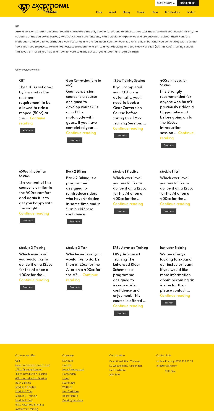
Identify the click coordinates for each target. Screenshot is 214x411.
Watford (67, 387)
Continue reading (32, 120)
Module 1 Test (23, 391)
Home (99, 11)
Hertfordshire (70, 391)
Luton (65, 378)
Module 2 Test (23, 400)
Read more (28, 130)
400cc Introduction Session (31, 374)
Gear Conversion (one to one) (32, 365)
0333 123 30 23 (184, 361)
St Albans (67, 360)
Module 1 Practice (25, 387)
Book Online (187, 3)
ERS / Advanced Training (29, 404)
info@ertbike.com (166, 365)
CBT (17, 360)
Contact (191, 11)
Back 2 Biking (23, 382)
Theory (126, 11)
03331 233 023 (165, 3)
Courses (141, 11)
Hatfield (66, 365)
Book (155, 11)
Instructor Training (26, 409)
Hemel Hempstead (73, 369)
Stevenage (68, 382)
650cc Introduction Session (31, 378)
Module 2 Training (26, 396)
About (112, 11)
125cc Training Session (28, 369)
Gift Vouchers (172, 11)
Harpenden (69, 374)
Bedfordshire (70, 396)
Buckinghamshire (72, 400)
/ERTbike (160, 372)
